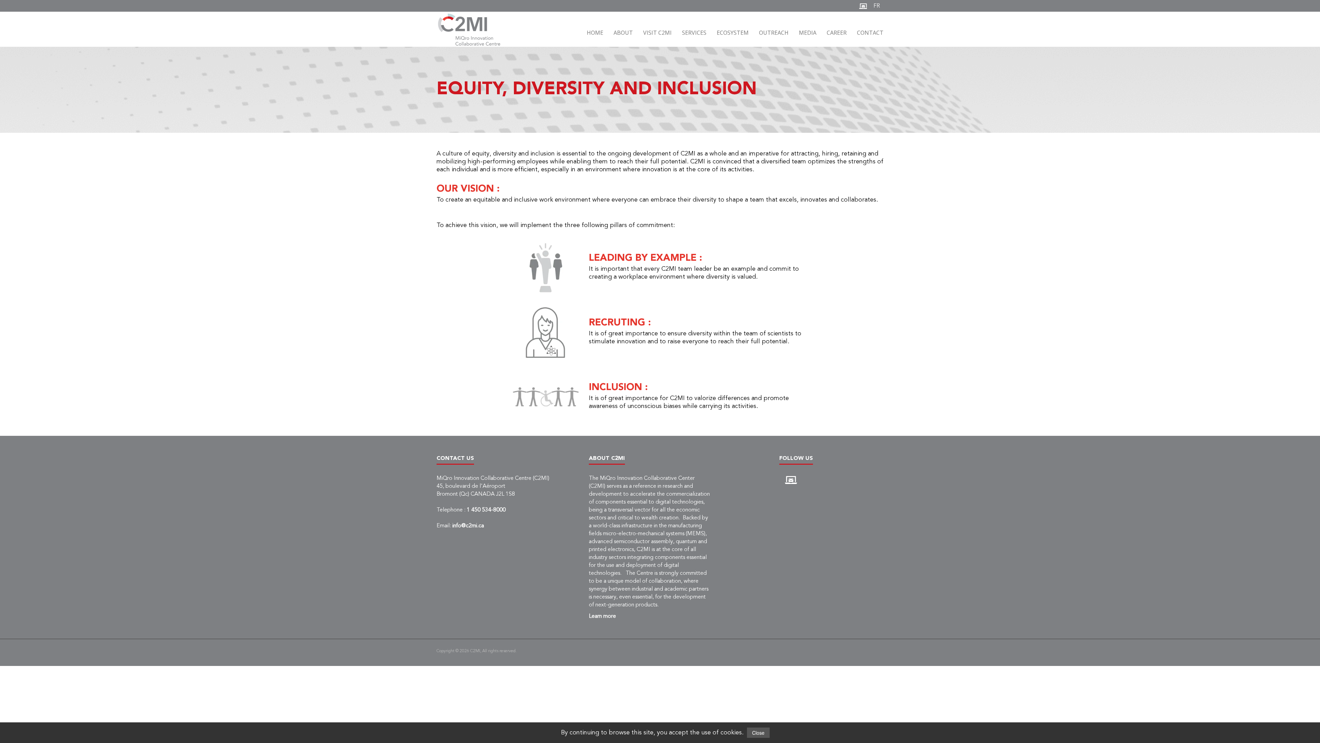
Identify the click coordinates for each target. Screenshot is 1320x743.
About (623, 32)
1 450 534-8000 (486, 510)
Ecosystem (733, 32)
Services (694, 32)
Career (837, 32)
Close (758, 732)
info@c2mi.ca (468, 526)
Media (807, 32)
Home (595, 32)
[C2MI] (473, 29)
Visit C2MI (657, 32)
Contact (870, 32)
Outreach (774, 32)
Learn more (602, 616)
